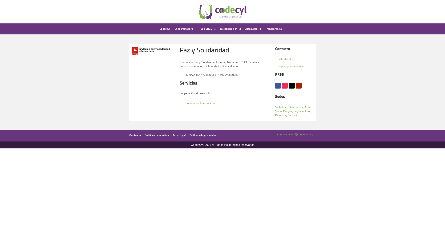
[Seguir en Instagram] (285, 86)
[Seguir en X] (292, 86)
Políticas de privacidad (203, 135)
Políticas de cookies (157, 135)
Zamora (292, 115)
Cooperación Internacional (200, 103)
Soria (278, 111)
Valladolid (281, 107)
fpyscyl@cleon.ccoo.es (291, 66)
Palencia (280, 115)
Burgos (287, 111)
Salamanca (296, 107)
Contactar (135, 135)
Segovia (298, 111)
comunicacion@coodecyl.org (295, 134)
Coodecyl (165, 29)
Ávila (307, 107)
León (308, 111)
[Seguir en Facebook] (278, 86)
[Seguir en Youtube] (299, 86)
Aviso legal (179, 135)
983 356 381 (286, 59)
